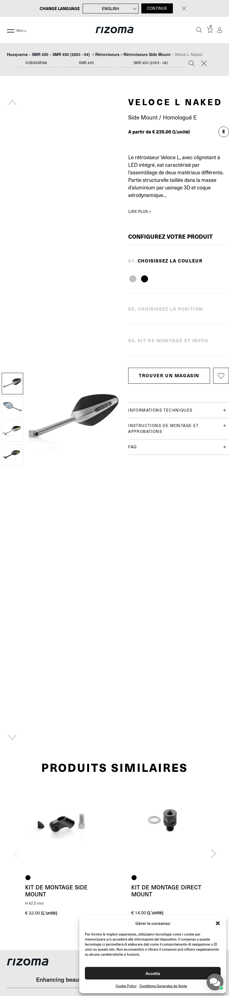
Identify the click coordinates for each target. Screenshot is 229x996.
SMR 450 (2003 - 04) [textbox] (151, 63)
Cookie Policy (126, 986)
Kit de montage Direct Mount (166, 890)
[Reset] (203, 63)
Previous (12, 102)
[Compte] (219, 30)
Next (12, 737)
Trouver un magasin (169, 375)
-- (48, 54)
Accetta (152, 973)
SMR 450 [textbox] (86, 63)
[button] (218, 923)
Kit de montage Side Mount (56, 890)
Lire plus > (139, 211)
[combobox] (36, 64)
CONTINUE (157, 8)
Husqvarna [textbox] (36, 63)
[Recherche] (199, 30)
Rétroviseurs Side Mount (147, 54)
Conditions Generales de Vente (163, 986)
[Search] (191, 63)
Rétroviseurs (107, 54)
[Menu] (10, 30)
